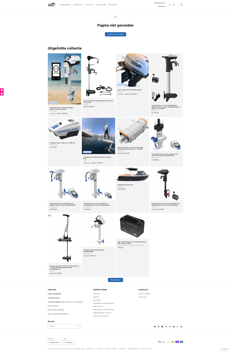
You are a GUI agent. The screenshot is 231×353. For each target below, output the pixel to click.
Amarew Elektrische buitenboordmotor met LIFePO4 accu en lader (98, 101)
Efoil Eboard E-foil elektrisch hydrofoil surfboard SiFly (97, 157)
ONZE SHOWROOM (54, 294)
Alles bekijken (115, 280)
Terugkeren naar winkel (115, 34)
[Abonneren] (78, 326)
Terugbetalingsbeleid (133, 348)
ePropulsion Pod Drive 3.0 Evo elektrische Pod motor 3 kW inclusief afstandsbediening (165, 154)
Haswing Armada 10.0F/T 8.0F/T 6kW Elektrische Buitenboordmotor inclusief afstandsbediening (166, 204)
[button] (65, 5)
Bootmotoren (143, 297)
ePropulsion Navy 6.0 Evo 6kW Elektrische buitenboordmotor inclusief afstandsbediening (63, 204)
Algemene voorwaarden (111, 348)
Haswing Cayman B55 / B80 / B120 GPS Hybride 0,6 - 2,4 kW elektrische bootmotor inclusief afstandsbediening (64, 267)
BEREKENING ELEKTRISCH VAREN (103, 303)
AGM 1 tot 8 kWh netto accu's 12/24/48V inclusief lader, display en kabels (132, 242)
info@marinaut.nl (54, 298)
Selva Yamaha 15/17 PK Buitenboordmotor (130, 90)
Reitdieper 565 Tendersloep (125, 185)
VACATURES (97, 300)
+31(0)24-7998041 (54, 302)
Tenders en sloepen (144, 293)
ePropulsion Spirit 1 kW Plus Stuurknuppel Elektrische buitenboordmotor (61, 108)
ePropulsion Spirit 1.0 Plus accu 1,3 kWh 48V (62, 143)
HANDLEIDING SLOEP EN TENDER (103, 309)
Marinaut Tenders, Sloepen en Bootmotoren (63, 348)
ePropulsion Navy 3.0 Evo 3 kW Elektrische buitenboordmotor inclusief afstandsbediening (97, 204)
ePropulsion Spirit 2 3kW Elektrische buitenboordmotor (94, 250)
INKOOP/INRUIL (98, 306)
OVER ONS (96, 293)
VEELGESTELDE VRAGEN (100, 316)
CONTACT (96, 297)
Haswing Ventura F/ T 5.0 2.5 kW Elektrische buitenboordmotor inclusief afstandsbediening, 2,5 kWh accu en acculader (166, 107)
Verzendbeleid (122, 348)
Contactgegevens (99, 348)
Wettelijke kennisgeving (146, 348)
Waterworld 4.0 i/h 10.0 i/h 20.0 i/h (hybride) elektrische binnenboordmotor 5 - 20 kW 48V (130, 148)
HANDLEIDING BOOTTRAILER (102, 313)
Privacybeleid (89, 348)
